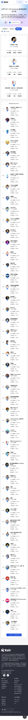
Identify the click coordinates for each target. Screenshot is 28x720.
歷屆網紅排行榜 (17, 693)
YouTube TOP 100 (22, 22)
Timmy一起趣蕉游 (14, 218)
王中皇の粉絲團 (14, 185)
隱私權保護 (4, 686)
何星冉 (12, 543)
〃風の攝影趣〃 (14, 621)
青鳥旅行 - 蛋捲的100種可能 (16, 174)
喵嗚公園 (12, 263)
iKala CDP (16, 701)
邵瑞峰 (12, 363)
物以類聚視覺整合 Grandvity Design (17, 464)
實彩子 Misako (14, 163)
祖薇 (11, 487)
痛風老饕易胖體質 (14, 396)
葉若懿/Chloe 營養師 (14, 66)
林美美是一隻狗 (14, 44)
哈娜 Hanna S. (13, 330)
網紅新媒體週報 (17, 686)
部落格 (15, 682)
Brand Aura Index (18, 684)
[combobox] (7, 710)
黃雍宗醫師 (13, 152)
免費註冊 (21, 2)
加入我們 (4, 705)
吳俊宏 (12, 452)
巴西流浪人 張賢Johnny (16, 107)
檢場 (11, 498)
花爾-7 (11, 610)
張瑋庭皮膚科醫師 (14, 285)
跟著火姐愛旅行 (14, 241)
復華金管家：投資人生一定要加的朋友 (14, 88)
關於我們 (4, 699)
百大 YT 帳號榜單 (18, 691)
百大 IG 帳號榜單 (18, 688)
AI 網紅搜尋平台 (5, 682)
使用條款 (4, 684)
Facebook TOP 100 (15, 22)
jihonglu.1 (13, 230)
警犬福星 (12, 296)
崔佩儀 (12, 196)
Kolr (15, 703)
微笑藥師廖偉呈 (14, 318)
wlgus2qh (12, 207)
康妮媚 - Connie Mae (15, 374)
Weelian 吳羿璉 (14, 140)
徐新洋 (12, 352)
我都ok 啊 (12, 577)
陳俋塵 (12, 252)
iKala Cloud (16, 699)
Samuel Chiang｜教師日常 (17, 419)
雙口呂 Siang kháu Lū (15, 441)
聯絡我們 (4, 688)
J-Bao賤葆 (12, 129)
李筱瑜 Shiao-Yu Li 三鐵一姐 (17, 566)
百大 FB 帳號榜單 (18, 689)
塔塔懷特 (12, 118)
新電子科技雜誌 (14, 274)
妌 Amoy (12, 307)
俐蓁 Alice (12, 554)
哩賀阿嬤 (12, 341)
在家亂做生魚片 (14, 385)
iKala (11, 712)
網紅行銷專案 (4, 680)
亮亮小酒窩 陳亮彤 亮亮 (15, 532)
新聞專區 (4, 701)
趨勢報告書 (16, 680)
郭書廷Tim (12, 475)
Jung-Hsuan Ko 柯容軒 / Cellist (18, 588)
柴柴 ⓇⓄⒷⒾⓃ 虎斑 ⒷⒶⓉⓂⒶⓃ (15, 520)
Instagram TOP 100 (6, 22)
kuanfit (12, 430)
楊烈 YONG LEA (14, 407)
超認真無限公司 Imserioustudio (18, 599)
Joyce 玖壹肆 (13, 509)
